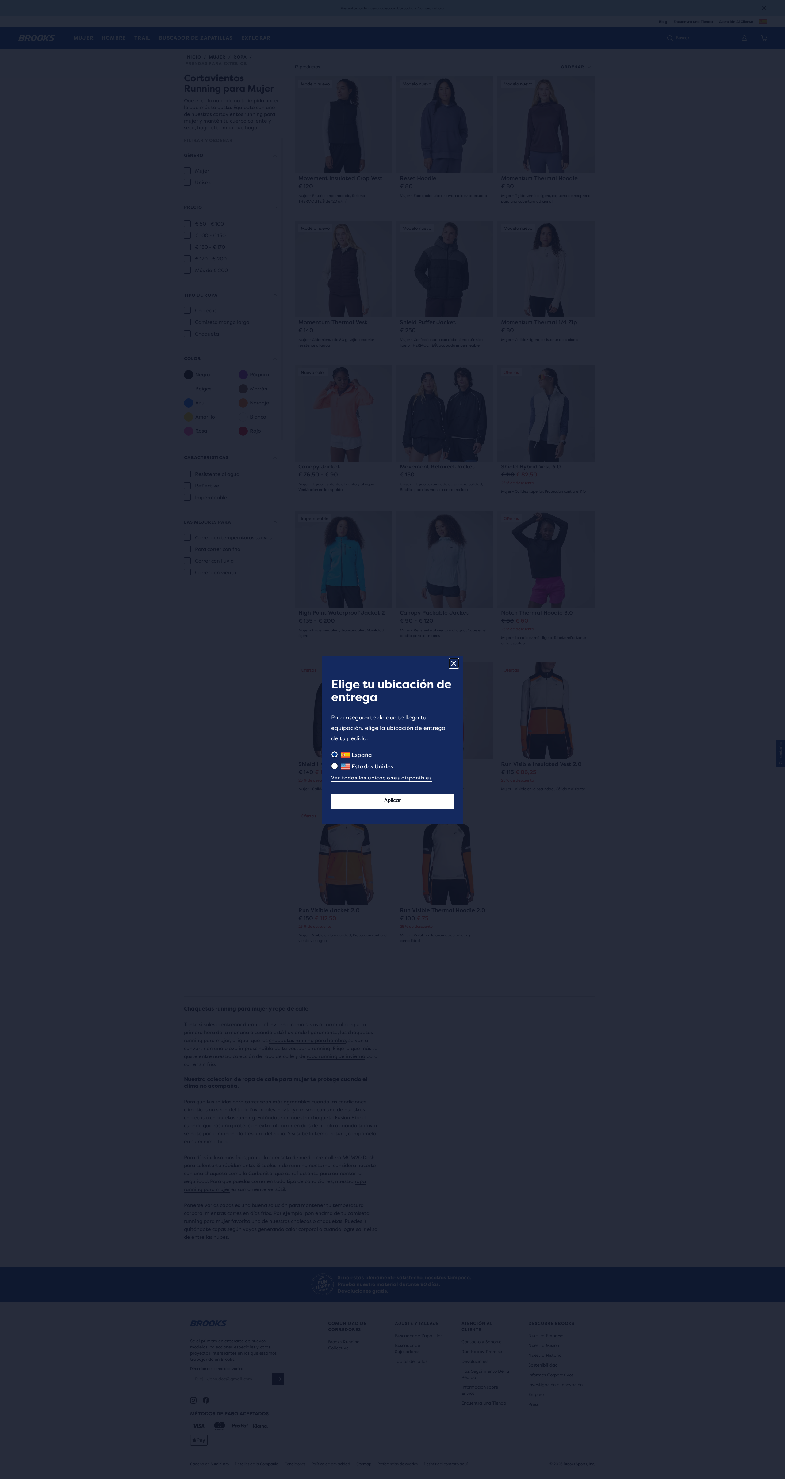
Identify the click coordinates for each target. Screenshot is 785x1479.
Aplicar (392, 800)
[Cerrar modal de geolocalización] (453, 663)
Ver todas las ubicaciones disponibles (381, 778)
